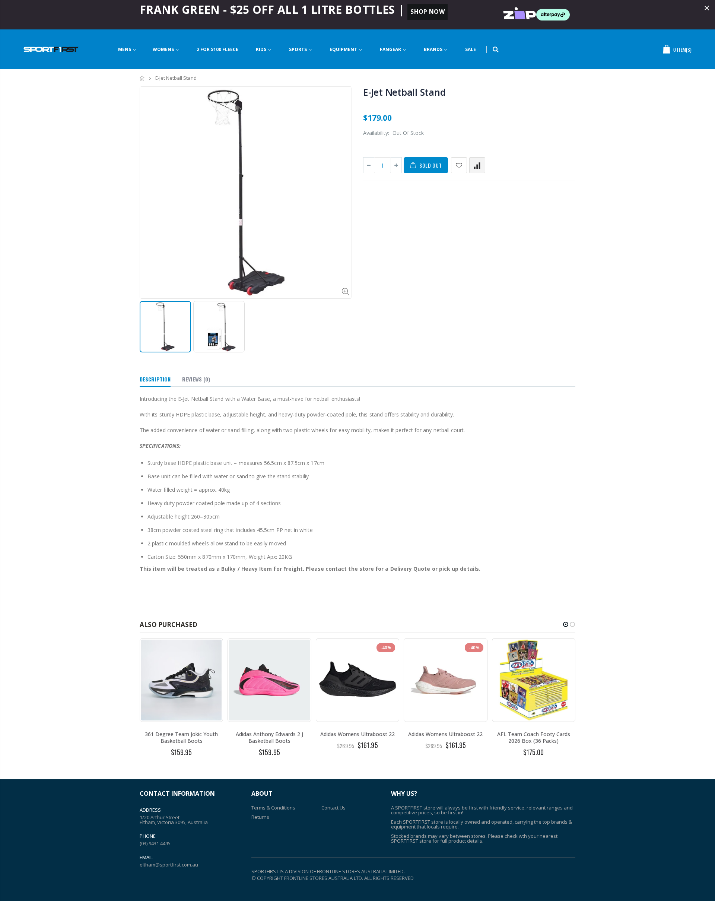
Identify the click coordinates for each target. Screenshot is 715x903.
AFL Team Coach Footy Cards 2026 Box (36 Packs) (533, 738)
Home (142, 78)
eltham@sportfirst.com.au (169, 864)
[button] (565, 624)
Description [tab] (155, 379)
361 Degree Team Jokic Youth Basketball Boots (181, 738)
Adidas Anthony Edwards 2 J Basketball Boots (269, 738)
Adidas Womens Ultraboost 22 (357, 734)
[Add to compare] (477, 165)
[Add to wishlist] (459, 165)
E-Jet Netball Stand (404, 92)
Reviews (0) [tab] (196, 379)
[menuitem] (127, 49)
